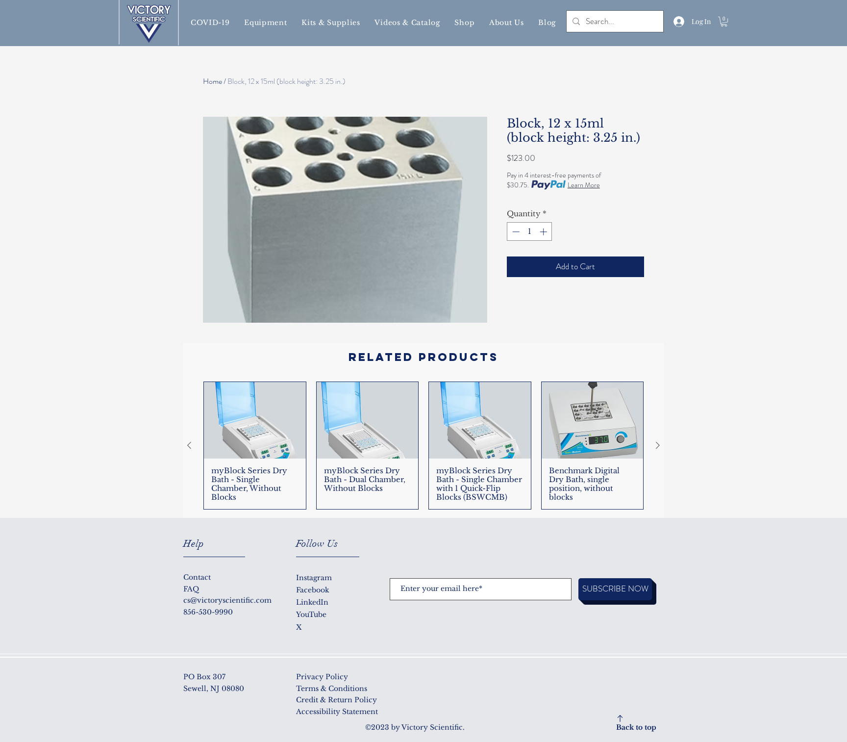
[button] (210, 22)
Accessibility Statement (337, 711)
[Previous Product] (189, 445)
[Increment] (544, 232)
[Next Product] (658, 445)
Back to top (636, 727)
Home (212, 81)
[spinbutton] (530, 232)
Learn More (584, 185)
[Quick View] (255, 420)
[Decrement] (515, 232)
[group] (423, 445)
